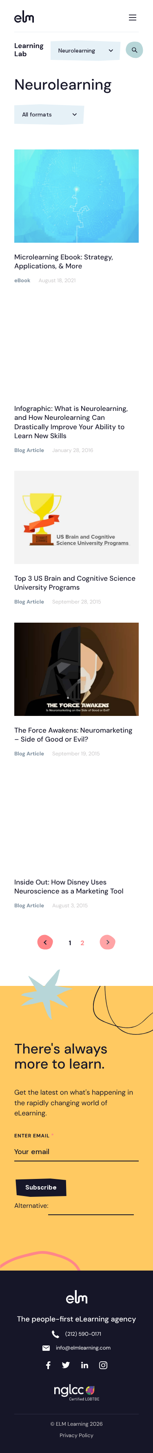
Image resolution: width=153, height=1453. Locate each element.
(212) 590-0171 (83, 1334)
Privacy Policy (76, 1435)
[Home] (26, 17)
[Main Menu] (132, 16)
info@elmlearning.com (83, 1348)
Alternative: (31, 1205)
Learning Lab (29, 50)
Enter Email (34, 1136)
